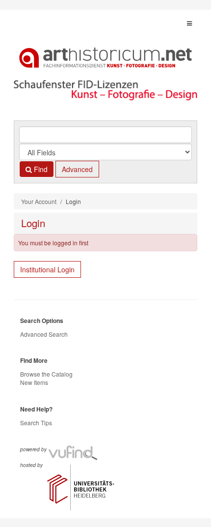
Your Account (38, 201)
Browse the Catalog (46, 374)
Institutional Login (47, 269)
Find (40, 169)
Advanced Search (44, 334)
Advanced (77, 169)
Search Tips (36, 422)
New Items (34, 382)
